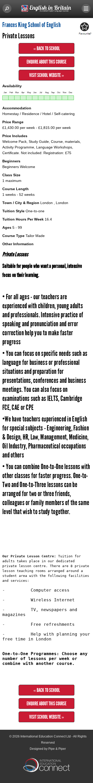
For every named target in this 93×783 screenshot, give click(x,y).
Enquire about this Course (46, 62)
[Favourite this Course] (84, 28)
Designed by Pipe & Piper (48, 749)
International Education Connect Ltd (45, 736)
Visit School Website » (46, 75)
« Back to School (46, 48)
